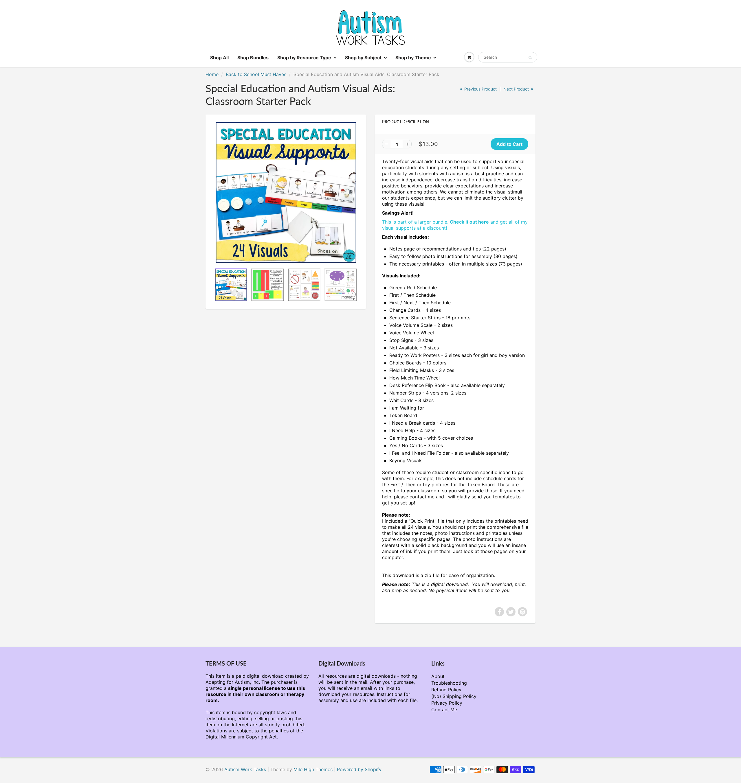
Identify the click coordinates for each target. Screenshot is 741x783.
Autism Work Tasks (245, 769)
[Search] (530, 57)
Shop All (219, 57)
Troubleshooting (449, 683)
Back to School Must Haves (256, 74)
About (438, 676)
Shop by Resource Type (304, 57)
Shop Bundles (253, 57)
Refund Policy (446, 689)
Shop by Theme (413, 57)
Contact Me (444, 709)
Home (212, 74)
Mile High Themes (313, 769)
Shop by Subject (363, 57)
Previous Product (480, 88)
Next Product (516, 88)
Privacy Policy (446, 703)
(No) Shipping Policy (453, 696)
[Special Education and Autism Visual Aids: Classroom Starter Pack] (286, 192)
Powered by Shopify (359, 769)
